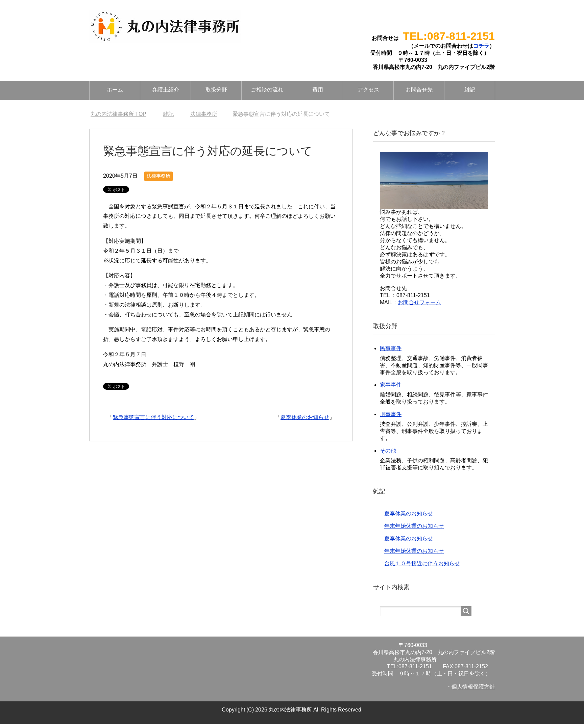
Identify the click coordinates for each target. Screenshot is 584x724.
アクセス (368, 90)
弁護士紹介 (165, 90)
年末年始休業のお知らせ (414, 526)
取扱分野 (216, 90)
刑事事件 (391, 414)
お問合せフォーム (419, 302)
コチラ (481, 46)
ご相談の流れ (267, 90)
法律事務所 (158, 176)
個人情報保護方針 (473, 687)
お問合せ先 (419, 90)
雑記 (469, 90)
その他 (388, 451)
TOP (118, 114)
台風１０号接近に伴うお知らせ (422, 563)
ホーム (115, 90)
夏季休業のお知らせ (305, 417)
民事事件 (391, 348)
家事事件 (391, 385)
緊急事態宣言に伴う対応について (153, 417)
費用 (317, 90)
